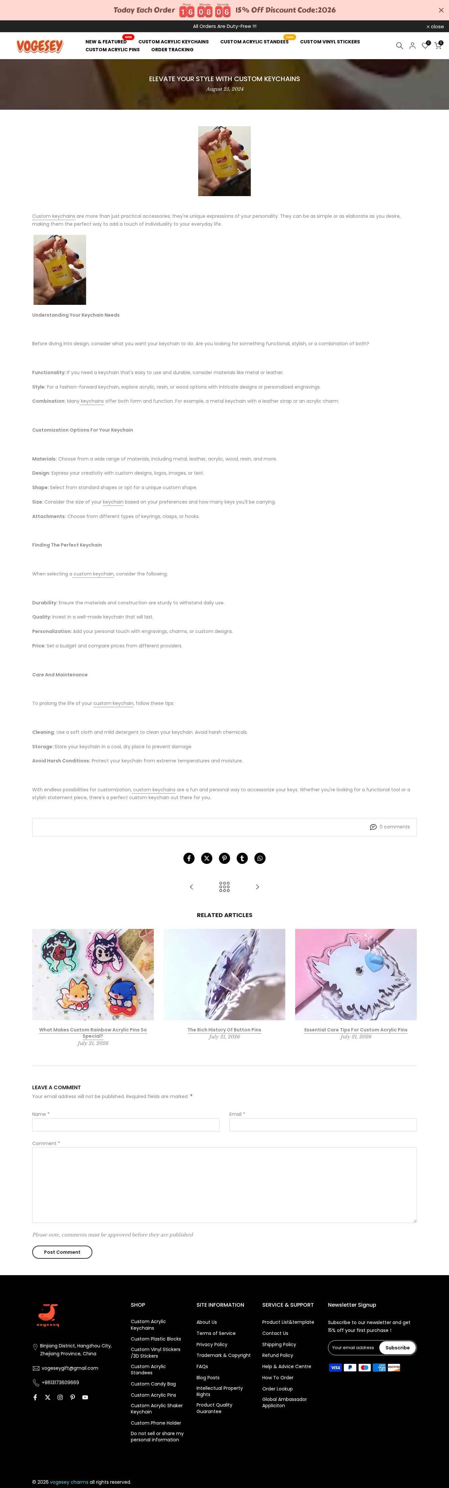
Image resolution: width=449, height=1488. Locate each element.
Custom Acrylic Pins (153, 1395)
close (15, 26)
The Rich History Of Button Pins (224, 1029)
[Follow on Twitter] (48, 1397)
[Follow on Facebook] (35, 1397)
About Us (207, 1322)
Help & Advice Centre (286, 1367)
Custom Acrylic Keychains (148, 1325)
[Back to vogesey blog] (224, 887)
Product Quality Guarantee (214, 1408)
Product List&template (288, 1322)
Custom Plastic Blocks (156, 1339)
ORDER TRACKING (172, 49)
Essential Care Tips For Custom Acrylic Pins (356, 1029)
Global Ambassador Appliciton (284, 1402)
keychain (113, 502)
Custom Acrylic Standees (148, 1370)
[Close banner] (441, 10)
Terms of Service (216, 1333)
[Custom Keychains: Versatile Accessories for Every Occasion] (257, 887)
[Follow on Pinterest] (73, 1397)
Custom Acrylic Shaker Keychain (157, 1409)
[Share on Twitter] (206, 858)
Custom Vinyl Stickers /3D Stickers (155, 1352)
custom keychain (93, 574)
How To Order (278, 1378)
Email (237, 1114)
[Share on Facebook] (189, 858)
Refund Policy (277, 1355)
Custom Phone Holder (156, 1423)
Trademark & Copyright (224, 1355)
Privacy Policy (212, 1344)
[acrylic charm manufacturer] (60, 269)
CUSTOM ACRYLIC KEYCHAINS (173, 41)
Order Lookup (277, 1389)
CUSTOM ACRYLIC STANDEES (257, 41)
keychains (92, 401)
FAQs (202, 1367)
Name (41, 1114)
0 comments (395, 826)
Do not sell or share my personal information (157, 1437)
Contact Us (275, 1333)
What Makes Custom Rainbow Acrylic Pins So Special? (93, 1033)
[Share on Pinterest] (224, 858)
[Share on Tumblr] (242, 858)
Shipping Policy (279, 1344)
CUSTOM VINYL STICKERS (330, 41)
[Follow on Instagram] (60, 1397)
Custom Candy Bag (153, 1384)
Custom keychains (53, 216)
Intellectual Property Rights (220, 1391)
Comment (46, 1143)
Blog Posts (208, 1378)
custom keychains (154, 789)
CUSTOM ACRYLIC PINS (112, 49)
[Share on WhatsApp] (260, 858)
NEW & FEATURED (108, 41)
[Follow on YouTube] (85, 1397)
